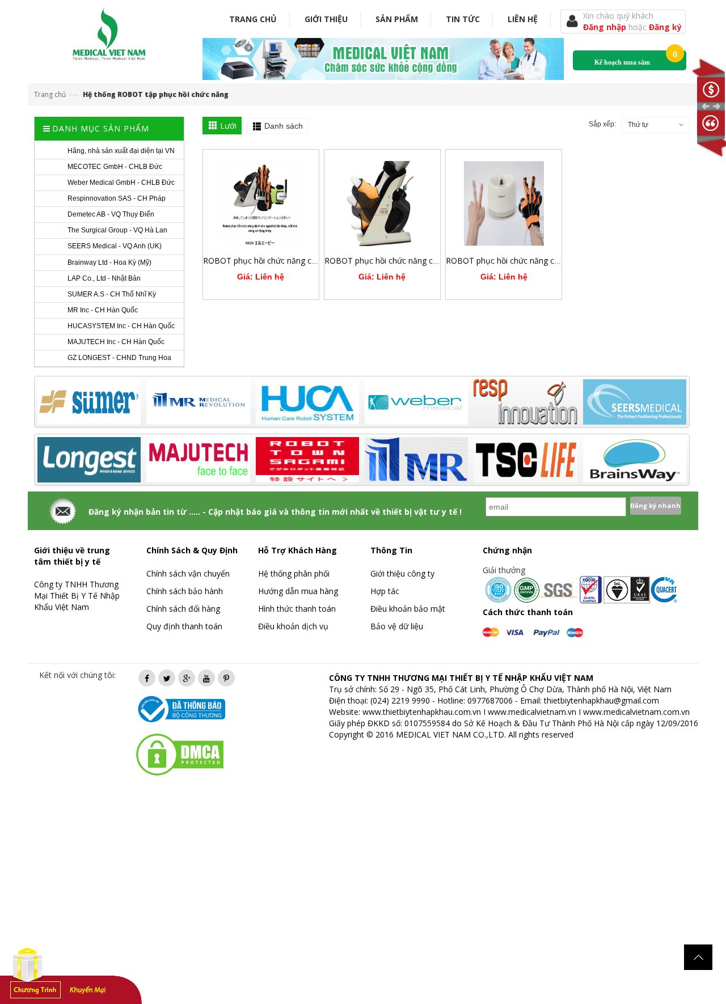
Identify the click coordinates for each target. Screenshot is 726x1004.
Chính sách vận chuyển (188, 573)
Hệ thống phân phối (294, 573)
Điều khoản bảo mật (407, 608)
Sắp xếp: (602, 124)
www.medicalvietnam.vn (532, 711)
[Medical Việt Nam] (109, 32)
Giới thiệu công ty (402, 573)
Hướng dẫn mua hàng (298, 591)
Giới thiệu (326, 19)
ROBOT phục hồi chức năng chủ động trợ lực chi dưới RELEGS (438, 260)
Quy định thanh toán (184, 626)
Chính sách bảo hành (184, 591)
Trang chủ (253, 19)
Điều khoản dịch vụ (293, 626)
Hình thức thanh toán (297, 608)
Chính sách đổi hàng (183, 608)
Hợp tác (384, 591)
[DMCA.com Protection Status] (179, 753)
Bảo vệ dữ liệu (396, 626)
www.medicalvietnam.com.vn (636, 711)
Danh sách (283, 125)
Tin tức (463, 19)
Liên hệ (523, 19)
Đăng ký (665, 27)
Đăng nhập (605, 27)
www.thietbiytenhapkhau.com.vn (421, 711)
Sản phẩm (396, 19)
